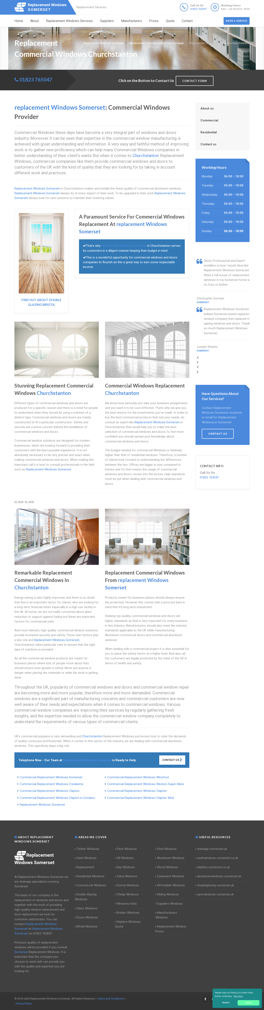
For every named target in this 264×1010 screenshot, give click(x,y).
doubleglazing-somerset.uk (215, 885)
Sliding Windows (168, 894)
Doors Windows (87, 917)
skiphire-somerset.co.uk (213, 867)
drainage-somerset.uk (212, 849)
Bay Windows (126, 867)
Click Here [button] (238, 996)
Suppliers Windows (170, 903)
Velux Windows (127, 876)
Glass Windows (87, 908)
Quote (170, 21)
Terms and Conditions (111, 998)
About (34, 21)
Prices (154, 21)
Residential (208, 132)
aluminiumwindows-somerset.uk (219, 876)
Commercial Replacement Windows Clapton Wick (140, 798)
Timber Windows (88, 849)
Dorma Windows (128, 885)
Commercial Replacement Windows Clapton (49, 791)
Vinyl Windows (167, 849)
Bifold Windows (87, 926)
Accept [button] (248, 1003)
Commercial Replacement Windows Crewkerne (51, 784)
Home (18, 21)
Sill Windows (125, 858)
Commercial (209, 120)
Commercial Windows (91, 885)
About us (207, 108)
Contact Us (171, 759)
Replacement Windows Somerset (42, 804)
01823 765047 (198, 8)
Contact (187, 21)
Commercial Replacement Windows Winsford (138, 777)
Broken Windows (128, 913)
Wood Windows (167, 867)
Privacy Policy (24, 1003)
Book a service (236, 21)
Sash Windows (87, 858)
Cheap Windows (128, 894)
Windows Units (127, 903)
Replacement (85, 867)
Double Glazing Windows (86, 896)
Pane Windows (127, 849)
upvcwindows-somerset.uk (215, 894)
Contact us (208, 144)
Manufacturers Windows (166, 915)
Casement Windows (170, 876)
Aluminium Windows (170, 858)
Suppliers (107, 21)
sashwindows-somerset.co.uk (217, 858)
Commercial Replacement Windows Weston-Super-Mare (145, 784)
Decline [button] (225, 1003)
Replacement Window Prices (170, 929)
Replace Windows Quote (128, 924)
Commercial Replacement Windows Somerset (51, 777)
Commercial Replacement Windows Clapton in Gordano (57, 798)
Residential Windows (90, 876)
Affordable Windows (171, 885)
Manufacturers (131, 21)
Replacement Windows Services (69, 21)
